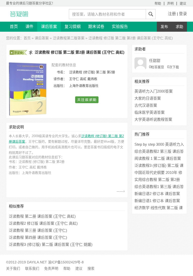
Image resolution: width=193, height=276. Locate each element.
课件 (29, 26)
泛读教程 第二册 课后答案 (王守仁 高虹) (42, 216)
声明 (170, 3)
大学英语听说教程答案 (153, 119)
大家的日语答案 (147, 98)
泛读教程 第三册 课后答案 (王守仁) (38, 230)
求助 (179, 26)
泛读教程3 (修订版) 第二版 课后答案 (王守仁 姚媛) (50, 244)
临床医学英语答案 (149, 112)
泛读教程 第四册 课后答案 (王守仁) (38, 237)
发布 (164, 26)
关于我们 (13, 268)
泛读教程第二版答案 (68, 38)
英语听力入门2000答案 (153, 91)
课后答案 (49, 26)
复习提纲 (73, 26)
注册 (172, 14)
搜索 (90, 268)
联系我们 (32, 268)
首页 (14, 26)
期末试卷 (96, 26)
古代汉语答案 (145, 105)
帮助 (158, 3)
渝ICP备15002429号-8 (66, 262)
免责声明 (51, 268)
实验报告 (120, 26)
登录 (183, 14)
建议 (183, 3)
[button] (87, 99)
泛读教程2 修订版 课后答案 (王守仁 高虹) (43, 223)
